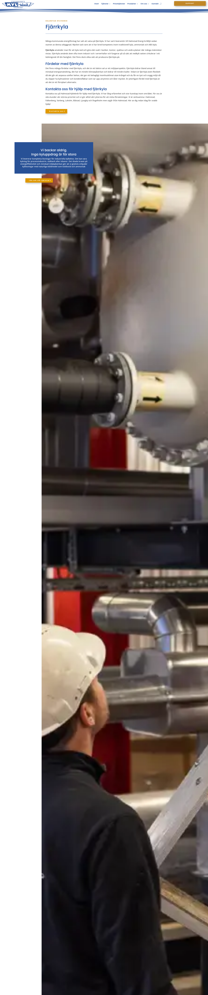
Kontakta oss (56, 111)
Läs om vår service (39, 180)
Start (96, 4)
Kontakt (155, 4)
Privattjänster (119, 4)
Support (190, 3)
